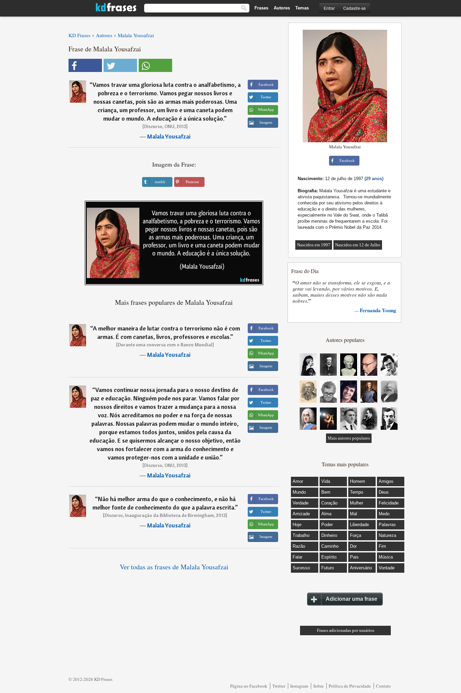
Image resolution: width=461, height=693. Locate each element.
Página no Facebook (248, 686)
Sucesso (301, 567)
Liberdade (359, 524)
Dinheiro (329, 535)
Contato (383, 686)
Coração (329, 502)
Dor (353, 546)
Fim (382, 546)
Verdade (300, 502)
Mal (353, 513)
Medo (384, 513)
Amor (298, 481)
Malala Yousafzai (168, 136)
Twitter (278, 686)
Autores (282, 7)
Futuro (327, 567)
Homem (357, 481)
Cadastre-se (354, 8)
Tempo (356, 492)
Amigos (386, 481)
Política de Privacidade (350, 686)
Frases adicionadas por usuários (345, 630)
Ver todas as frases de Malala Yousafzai (174, 566)
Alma (326, 513)
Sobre (318, 686)
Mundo (299, 492)
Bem (325, 492)
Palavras (387, 524)
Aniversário (361, 567)
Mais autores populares (349, 438)
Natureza (387, 535)
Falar (297, 557)
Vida (325, 481)
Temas (302, 7)
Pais (354, 557)
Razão (299, 546)
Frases (261, 7)
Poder (327, 524)
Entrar (329, 8)
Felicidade (389, 502)
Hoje (297, 524)
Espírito (328, 557)
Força (355, 535)
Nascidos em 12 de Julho (357, 244)
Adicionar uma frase (351, 599)
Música (386, 557)
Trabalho (301, 535)
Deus (384, 492)
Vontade (387, 567)
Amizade (301, 513)
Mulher (356, 502)
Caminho (329, 546)
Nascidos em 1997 (313, 244)
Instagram (299, 686)
